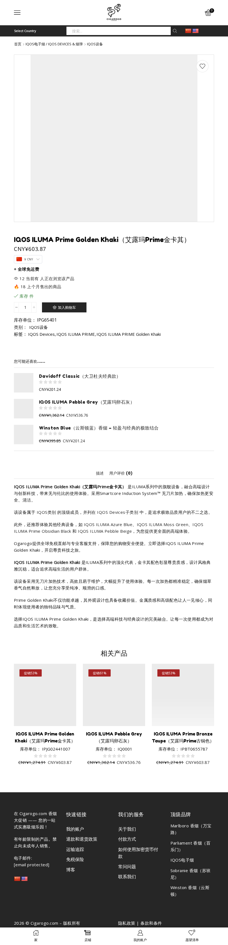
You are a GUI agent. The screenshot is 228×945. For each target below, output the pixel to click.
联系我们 (127, 877)
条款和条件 (151, 923)
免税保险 (75, 859)
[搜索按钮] (175, 31)
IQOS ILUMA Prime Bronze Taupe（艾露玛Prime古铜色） (183, 737)
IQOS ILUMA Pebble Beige (105, 531)
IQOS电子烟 (182, 860)
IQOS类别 (46, 512)
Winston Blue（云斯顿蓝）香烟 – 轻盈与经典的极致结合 (99, 428)
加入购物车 (67, 307)
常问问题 (127, 866)
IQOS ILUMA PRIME (75, 334)
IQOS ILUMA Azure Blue (108, 524)
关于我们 (127, 829)
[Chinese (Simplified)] (188, 31)
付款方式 (127, 839)
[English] (195, 31)
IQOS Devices (41, 334)
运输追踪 (75, 849)
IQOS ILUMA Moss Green (162, 524)
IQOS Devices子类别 (117, 512)
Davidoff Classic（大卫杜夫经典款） (80, 376)
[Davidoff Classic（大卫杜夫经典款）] (23, 383)
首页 (17, 43)
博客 (70, 870)
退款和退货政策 (81, 839)
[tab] (99, 473)
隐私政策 (126, 923)
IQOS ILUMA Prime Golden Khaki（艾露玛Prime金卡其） (45, 737)
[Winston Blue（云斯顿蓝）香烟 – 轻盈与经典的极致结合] (23, 434)
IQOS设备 (95, 43)
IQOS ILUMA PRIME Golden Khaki (128, 334)
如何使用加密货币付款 (138, 853)
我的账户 (75, 829)
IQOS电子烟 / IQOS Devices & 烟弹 (54, 43)
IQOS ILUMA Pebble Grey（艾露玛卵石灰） (87, 402)
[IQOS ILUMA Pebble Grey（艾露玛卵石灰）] (23, 408)
